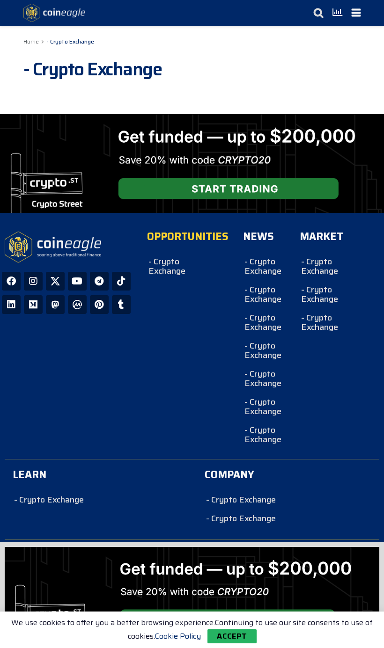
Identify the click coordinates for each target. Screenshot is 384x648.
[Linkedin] (11, 304)
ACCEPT (232, 636)
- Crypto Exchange (70, 41)
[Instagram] (33, 281)
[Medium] (33, 304)
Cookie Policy (178, 636)
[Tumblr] (121, 304)
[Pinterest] (99, 304)
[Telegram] (99, 281)
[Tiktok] (121, 281)
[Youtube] (77, 281)
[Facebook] (11, 281)
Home (31, 41)
